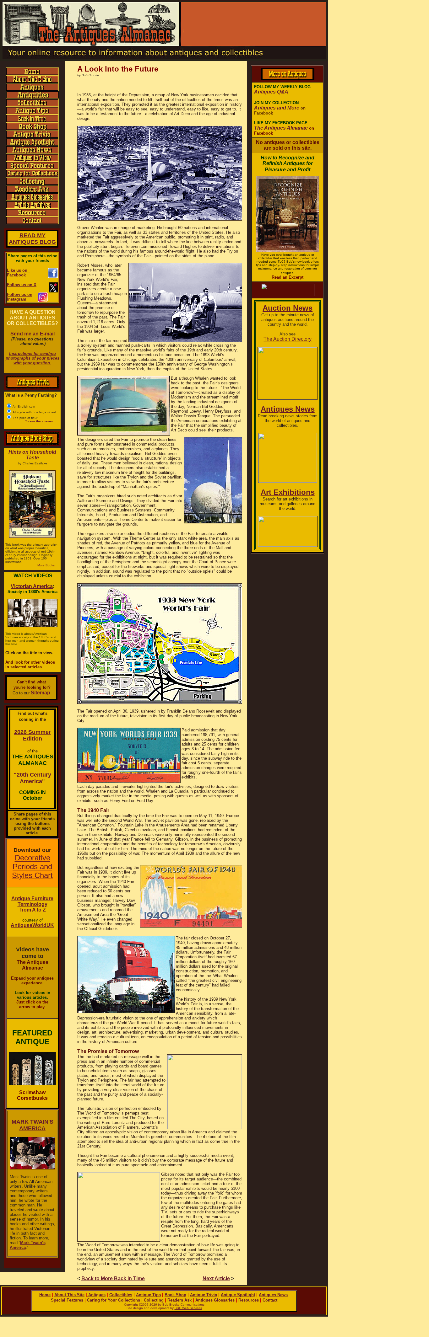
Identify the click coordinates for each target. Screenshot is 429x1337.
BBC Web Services (188, 1308)
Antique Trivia (203, 1294)
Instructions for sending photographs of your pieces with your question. (32, 358)
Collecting (154, 1300)
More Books (46, 565)
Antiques (96, 1294)
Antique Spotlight (238, 1294)
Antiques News (288, 409)
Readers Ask (179, 1300)
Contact (270, 1300)
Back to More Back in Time (113, 1278)
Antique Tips (148, 1294)
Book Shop (175, 1294)
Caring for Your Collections (113, 1300)
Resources (248, 1300)
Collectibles (120, 1294)
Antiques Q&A (271, 91)
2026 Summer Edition (32, 735)
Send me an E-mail (32, 333)
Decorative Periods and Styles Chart (32, 866)
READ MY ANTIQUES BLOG (32, 238)
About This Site (69, 1294)
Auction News (287, 308)
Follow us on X (21, 284)
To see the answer (39, 421)
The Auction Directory (287, 339)
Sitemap (40, 692)
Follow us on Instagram (19, 297)
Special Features (67, 1300)
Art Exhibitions (288, 492)
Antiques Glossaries (215, 1300)
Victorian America (32, 586)
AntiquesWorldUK (32, 925)
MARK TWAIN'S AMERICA (32, 1125)
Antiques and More (276, 107)
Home (45, 1294)
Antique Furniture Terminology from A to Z (32, 904)
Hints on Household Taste (32, 454)
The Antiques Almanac (281, 128)
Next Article (216, 1278)
